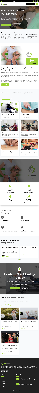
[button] (37, 4)
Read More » (4, 328)
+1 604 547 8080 (25, 288)
